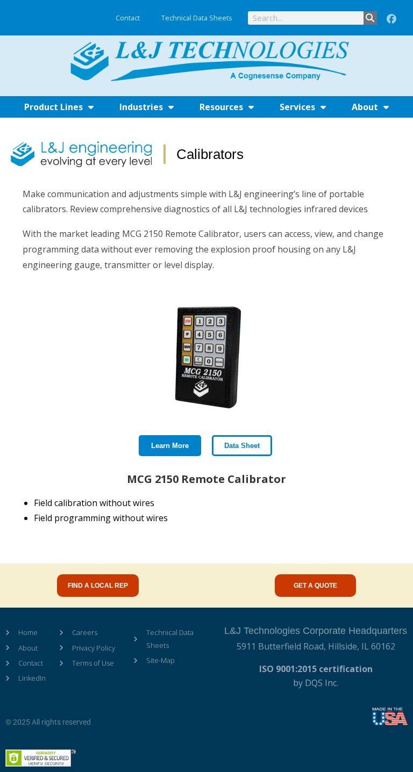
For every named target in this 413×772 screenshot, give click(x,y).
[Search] (370, 18)
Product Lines (53, 107)
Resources (221, 107)
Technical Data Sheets (196, 18)
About (365, 107)
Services (297, 107)
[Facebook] (391, 19)
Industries (141, 107)
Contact (128, 18)
